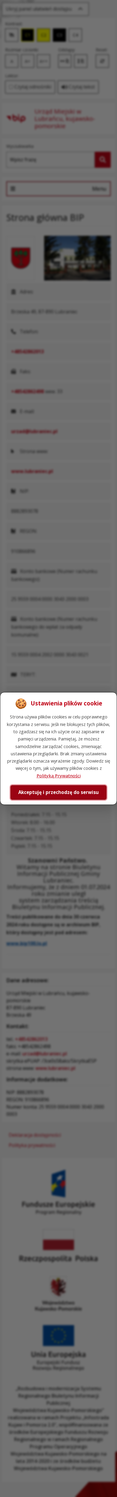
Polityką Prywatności (59, 776)
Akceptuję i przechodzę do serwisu (58, 792)
